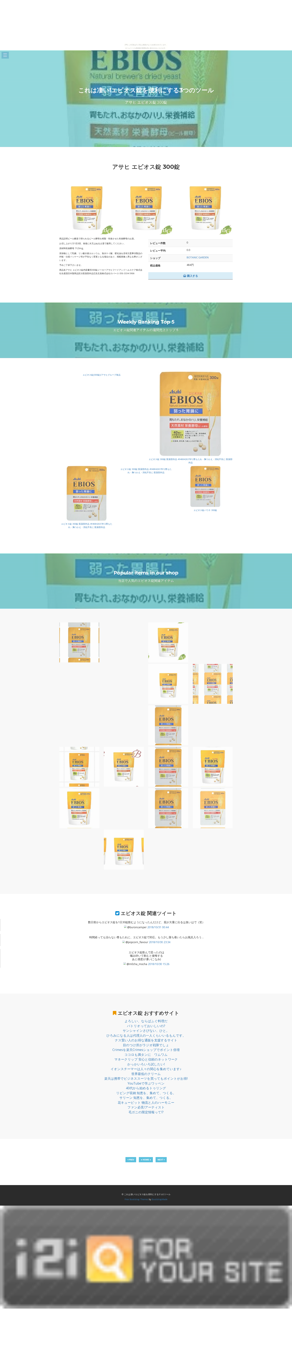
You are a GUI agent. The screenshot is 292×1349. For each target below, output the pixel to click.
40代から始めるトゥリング (146, 1088)
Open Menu (5, 55)
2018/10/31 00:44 (158, 927)
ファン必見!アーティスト (146, 1107)
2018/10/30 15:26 (158, 964)
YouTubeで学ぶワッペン (146, 1083)
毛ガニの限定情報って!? (146, 1112)
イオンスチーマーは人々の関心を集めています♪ (146, 1069)
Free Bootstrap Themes (136, 1199)
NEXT (161, 1159)
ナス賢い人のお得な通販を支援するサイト (146, 1040)
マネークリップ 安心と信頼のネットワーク (146, 1059)
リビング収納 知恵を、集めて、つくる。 (146, 1093)
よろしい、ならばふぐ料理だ (146, 1021)
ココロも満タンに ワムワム (146, 1054)
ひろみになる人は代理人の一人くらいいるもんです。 (146, 1035)
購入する (192, 276)
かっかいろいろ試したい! (146, 1064)
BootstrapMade (159, 1199)
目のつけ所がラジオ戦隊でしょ (146, 1045)
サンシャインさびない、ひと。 (146, 1030)
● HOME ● (146, 1159)
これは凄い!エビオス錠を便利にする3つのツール (146, 90)
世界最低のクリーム (146, 1074)
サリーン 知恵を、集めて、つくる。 (146, 1098)
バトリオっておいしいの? (146, 1026)
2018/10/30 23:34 (159, 942)
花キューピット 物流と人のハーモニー (146, 1102)
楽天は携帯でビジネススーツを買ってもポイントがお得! (146, 1078)
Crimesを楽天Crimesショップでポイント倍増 (146, 1050)
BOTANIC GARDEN (198, 257)
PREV (131, 1159)
